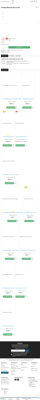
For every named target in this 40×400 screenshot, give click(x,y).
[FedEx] (22, 371)
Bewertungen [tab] (18, 55)
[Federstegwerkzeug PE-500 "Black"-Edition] (12, 85)
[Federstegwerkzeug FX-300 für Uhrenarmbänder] (13, 199)
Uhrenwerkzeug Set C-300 (8, 136)
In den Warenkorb (19, 47)
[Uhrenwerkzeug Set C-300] (8, 123)
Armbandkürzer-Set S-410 (30, 212)
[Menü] (1, 2)
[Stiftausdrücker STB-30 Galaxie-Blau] (27, 237)
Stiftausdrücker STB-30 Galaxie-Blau (27, 250)
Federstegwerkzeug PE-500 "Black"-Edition (12, 98)
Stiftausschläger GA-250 (28, 98)
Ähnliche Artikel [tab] (4, 69)
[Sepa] (36, 371)
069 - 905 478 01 (5, 382)
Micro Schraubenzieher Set (21, 136)
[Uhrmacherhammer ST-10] (21, 274)
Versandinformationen (5, 367)
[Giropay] (33, 366)
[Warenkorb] (36, 1)
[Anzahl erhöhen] (7, 47)
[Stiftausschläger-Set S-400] (8, 274)
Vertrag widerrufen (5, 372)
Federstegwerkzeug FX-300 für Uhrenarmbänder (13, 212)
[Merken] (17, 108)
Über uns (12, 364)
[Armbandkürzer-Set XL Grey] (9, 312)
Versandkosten (18, 397)
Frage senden (21, 50)
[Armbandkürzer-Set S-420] (22, 22)
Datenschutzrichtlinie (16, 353)
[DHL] (22, 365)
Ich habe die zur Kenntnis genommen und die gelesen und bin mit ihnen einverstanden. (19, 355)
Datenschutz (13, 370)
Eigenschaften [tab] (4, 55)
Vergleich (4, 50)
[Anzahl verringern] (2, 47)
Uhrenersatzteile (4, 370)
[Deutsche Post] (24, 368)
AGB (18, 355)
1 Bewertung (3, 42)
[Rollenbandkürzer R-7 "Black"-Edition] (11, 237)
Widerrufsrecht (13, 371)
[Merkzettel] (33, 1)
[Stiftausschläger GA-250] (28, 85)
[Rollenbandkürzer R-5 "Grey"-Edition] (10, 161)
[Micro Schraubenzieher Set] (21, 123)
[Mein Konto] (34, 1)
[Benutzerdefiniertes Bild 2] (2, 392)
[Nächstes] (38, 23)
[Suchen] (31, 1)
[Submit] (27, 351)
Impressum (13, 374)
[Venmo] (32, 371)
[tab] (11, 56)
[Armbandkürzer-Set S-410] (30, 199)
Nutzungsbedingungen (23, 353)
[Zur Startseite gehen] (6, 1)
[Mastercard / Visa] (34, 369)
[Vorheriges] (7, 23)
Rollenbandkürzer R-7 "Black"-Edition (11, 250)
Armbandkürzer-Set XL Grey (9, 325)
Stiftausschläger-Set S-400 (8, 288)
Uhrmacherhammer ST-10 (21, 288)
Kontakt (2, 364)
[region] (20, 23)
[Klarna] (34, 364)
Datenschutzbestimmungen (20, 354)
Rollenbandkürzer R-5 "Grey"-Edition (10, 174)
